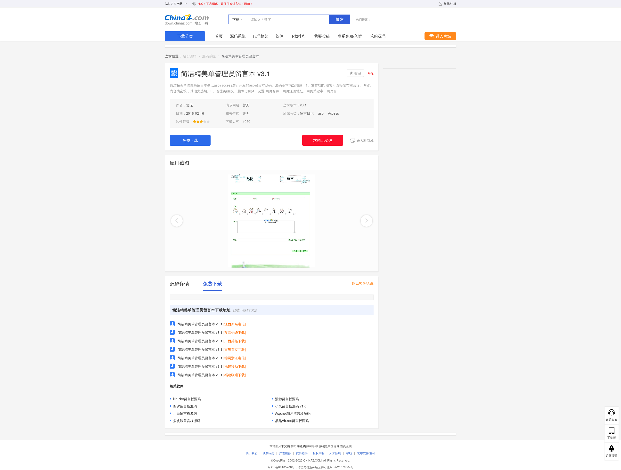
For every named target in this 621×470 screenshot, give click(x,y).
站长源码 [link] (189, 56)
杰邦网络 (309, 446)
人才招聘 (335, 453)
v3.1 (303, 105)
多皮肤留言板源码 (186, 420)
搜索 (340, 19)
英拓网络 (296, 446)
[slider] (201, 121)
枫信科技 (321, 446)
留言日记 (307, 113)
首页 (219, 36)
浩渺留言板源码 (287, 398)
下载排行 (298, 36)
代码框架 (260, 36)
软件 (279, 36)
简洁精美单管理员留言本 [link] (240, 56)
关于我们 (251, 453)
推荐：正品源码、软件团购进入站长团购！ (225, 3)
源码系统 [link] (209, 56)
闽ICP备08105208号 (281, 467)
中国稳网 (333, 446)
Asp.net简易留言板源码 (292, 413)
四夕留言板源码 (185, 406)
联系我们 (268, 453)
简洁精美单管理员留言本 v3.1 (200, 323)
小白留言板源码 (185, 413)
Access (333, 113)
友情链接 (302, 453)
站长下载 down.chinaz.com (187, 19)
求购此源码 (322, 140)
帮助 (349, 453)
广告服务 (285, 453)
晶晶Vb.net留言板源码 (292, 420)
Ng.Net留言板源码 (187, 398)
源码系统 (237, 36)
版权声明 (318, 453)
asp (321, 113)
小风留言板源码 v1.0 (290, 406)
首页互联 (346, 446)
